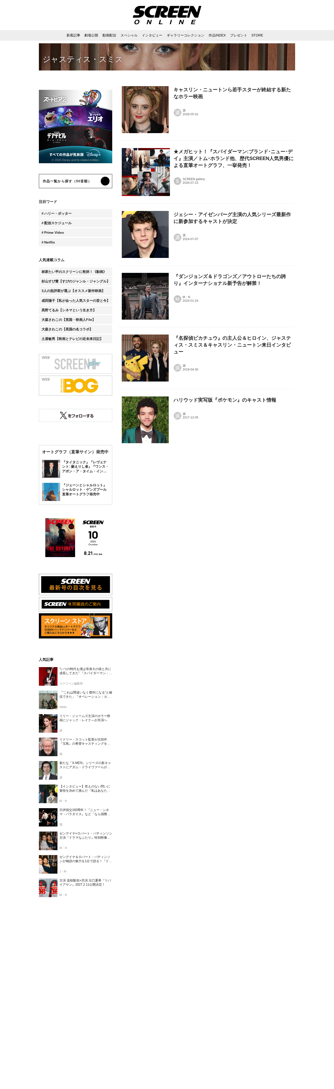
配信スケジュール (58, 223)
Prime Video (54, 232)
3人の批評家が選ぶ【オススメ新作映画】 (73, 291)
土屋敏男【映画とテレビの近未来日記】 (72, 339)
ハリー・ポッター (58, 213)
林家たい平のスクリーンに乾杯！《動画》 (74, 272)
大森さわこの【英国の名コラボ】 (67, 329)
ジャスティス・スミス (83, 59)
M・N (186, 297)
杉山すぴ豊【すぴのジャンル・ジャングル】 (76, 281)
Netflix (49, 242)
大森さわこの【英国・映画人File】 (69, 320)
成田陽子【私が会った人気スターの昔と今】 (76, 300)
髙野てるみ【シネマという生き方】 (69, 310)
